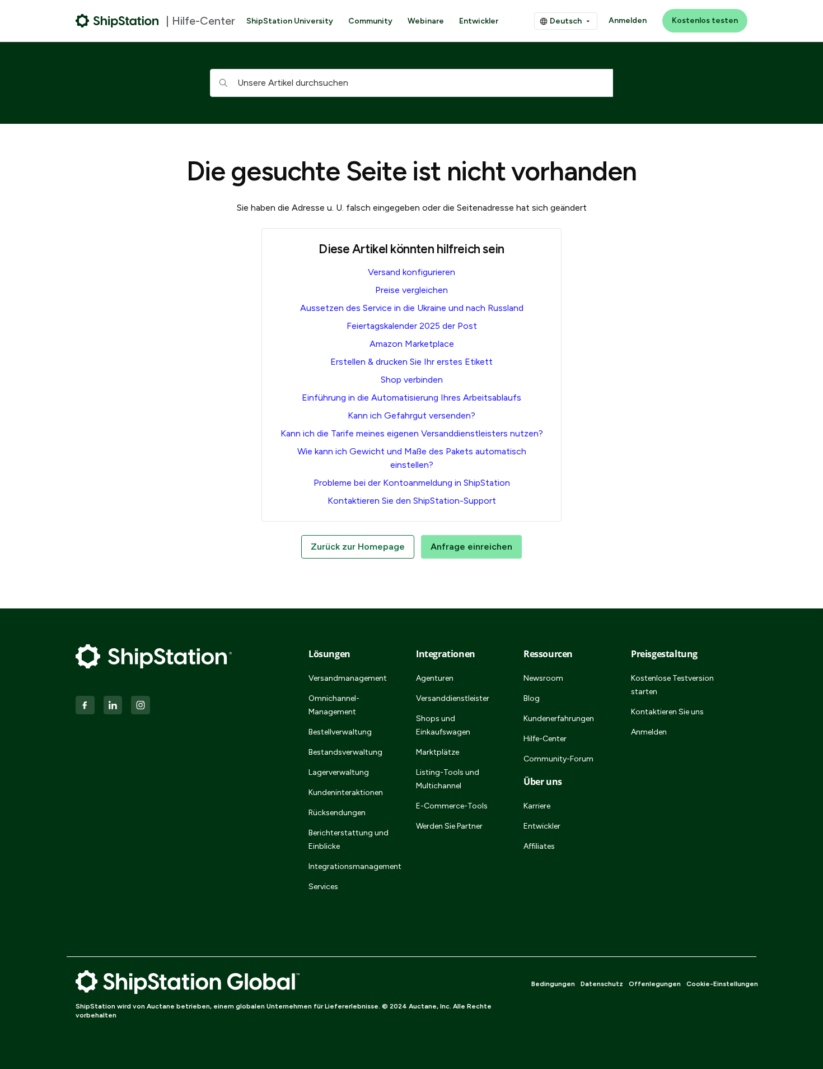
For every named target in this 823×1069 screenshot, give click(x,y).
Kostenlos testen (705, 20)
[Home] (117, 20)
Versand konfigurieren (411, 272)
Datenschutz (602, 984)
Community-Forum (558, 759)
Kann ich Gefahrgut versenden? (411, 415)
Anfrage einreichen (471, 546)
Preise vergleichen (411, 290)
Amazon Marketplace (412, 343)
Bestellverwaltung (340, 732)
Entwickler (478, 21)
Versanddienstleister (452, 698)
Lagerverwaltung (338, 772)
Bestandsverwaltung (345, 752)
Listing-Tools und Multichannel (447, 779)
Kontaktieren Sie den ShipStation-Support (412, 500)
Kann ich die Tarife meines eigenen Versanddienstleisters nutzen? (411, 433)
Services (323, 886)
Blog (531, 698)
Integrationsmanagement (348, 866)
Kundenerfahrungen (558, 718)
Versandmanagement (347, 678)
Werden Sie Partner (449, 826)
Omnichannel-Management (333, 705)
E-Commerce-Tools (452, 806)
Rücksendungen (337, 812)
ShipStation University (289, 21)
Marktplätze (437, 752)
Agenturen (434, 678)
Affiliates (539, 846)
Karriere (536, 806)
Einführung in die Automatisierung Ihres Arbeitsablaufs (411, 397)
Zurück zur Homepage (358, 546)
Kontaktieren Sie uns (667, 712)
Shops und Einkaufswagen (443, 725)
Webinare (426, 21)
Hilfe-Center (545, 738)
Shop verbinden (412, 379)
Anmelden (628, 20)
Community (370, 21)
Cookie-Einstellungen (722, 984)
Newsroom (543, 678)
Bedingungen (553, 984)
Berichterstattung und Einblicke (348, 839)
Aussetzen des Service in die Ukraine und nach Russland (411, 308)
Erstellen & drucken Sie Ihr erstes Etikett (411, 361)
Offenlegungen (655, 984)
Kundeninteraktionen (345, 792)
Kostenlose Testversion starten (672, 684)
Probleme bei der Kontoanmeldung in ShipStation (412, 482)
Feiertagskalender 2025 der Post (412, 325)
